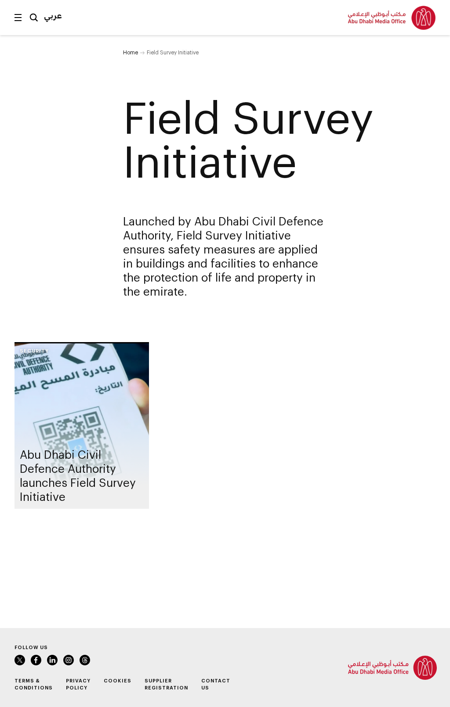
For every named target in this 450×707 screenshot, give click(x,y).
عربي (53, 15)
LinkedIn (52, 660)
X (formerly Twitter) (20, 660)
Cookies (117, 680)
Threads (85, 660)
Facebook (36, 660)
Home (130, 52)
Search (34, 17)
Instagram (68, 660)
